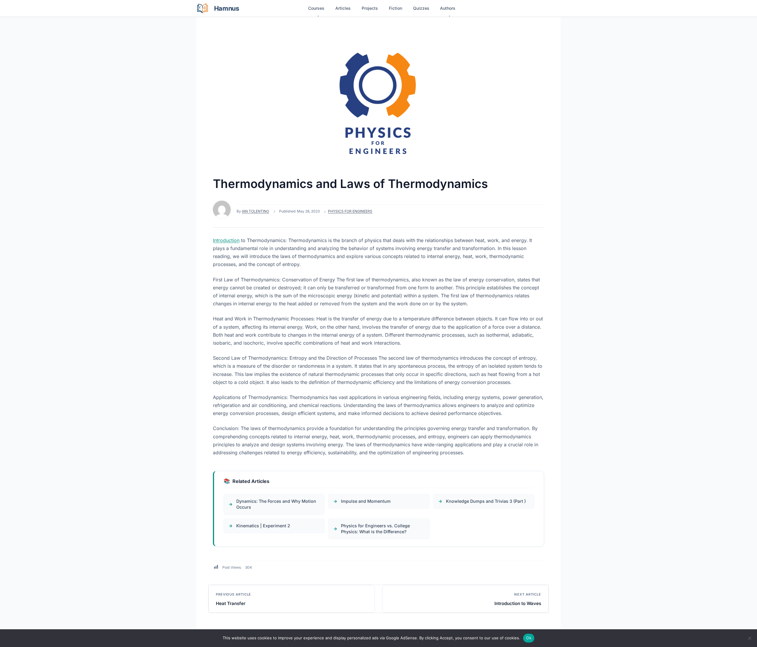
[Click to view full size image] (378, 99)
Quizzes (421, 8)
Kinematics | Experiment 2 (263, 525)
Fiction (395, 8)
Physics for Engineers (350, 211)
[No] (750, 638)
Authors (447, 8)
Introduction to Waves (517, 603)
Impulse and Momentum (366, 501)
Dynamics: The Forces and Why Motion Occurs (276, 504)
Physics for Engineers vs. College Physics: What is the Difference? (375, 528)
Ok (528, 637)
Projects (370, 8)
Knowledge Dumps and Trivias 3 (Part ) (486, 501)
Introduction (226, 240)
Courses (316, 8)
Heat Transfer (230, 603)
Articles (343, 8)
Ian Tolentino (255, 211)
